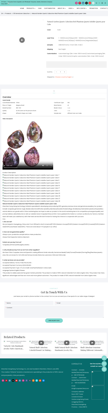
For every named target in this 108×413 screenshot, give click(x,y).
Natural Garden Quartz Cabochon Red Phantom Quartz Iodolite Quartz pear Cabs (59, 13)
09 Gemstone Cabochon (21, 13)
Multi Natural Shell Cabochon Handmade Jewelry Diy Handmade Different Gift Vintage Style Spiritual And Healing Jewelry (66, 348)
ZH (2, 13)
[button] (107, 8)
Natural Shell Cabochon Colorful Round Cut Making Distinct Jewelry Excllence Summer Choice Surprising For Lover (40, 348)
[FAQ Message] (104, 369)
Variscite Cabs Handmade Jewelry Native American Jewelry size (13, 347)
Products (8, 13)
